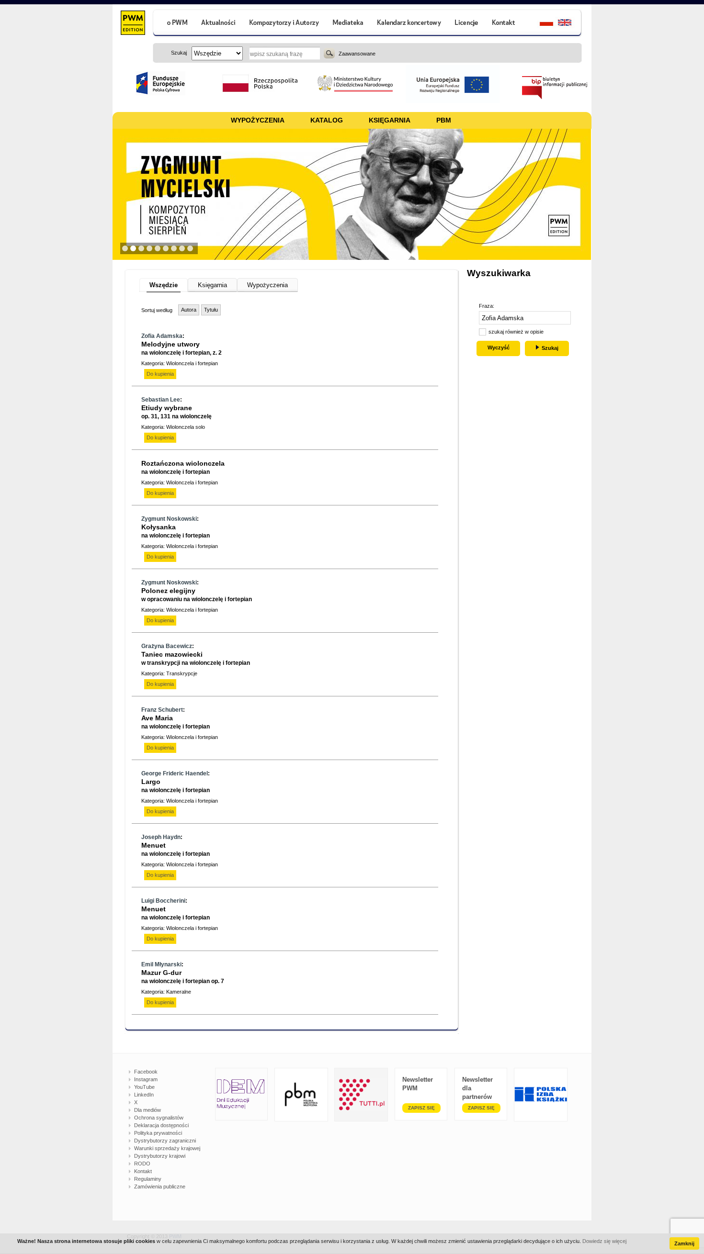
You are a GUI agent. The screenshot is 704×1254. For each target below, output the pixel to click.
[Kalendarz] (409, 23)
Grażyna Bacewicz (166, 646)
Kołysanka (175, 531)
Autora (188, 310)
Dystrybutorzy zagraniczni (165, 1140)
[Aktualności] (218, 23)
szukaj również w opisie (516, 332)
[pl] (540, 23)
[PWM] (132, 24)
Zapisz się (421, 1107)
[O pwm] (173, 23)
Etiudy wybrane (176, 412)
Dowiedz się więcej (604, 1241)
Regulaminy (147, 1179)
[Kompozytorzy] (284, 23)
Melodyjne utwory (181, 348)
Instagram (146, 1079)
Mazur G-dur (182, 977)
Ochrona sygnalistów (158, 1117)
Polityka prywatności (158, 1133)
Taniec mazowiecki (195, 658)
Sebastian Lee (160, 399)
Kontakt (143, 1171)
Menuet (175, 849)
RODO (142, 1163)
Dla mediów (147, 1110)
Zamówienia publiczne (159, 1186)
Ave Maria (175, 722)
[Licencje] (466, 23)
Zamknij (684, 1243)
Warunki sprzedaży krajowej (167, 1148)
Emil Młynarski (161, 964)
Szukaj (329, 53)
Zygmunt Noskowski (169, 518)
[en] (570, 23)
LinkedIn (144, 1094)
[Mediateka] (348, 23)
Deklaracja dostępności (161, 1125)
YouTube (144, 1087)
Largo (175, 786)
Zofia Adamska (161, 336)
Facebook (146, 1072)
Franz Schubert (162, 709)
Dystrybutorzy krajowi (159, 1156)
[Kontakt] (504, 23)
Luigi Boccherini (163, 900)
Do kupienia (160, 374)
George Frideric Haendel (174, 773)
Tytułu (211, 310)
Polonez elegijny (196, 595)
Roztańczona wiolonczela (183, 467)
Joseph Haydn (161, 837)
